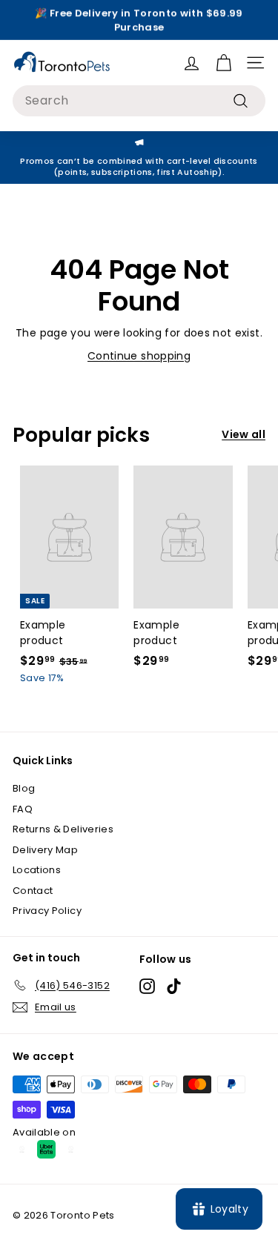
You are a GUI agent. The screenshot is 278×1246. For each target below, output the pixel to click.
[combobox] (139, 100)
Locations (37, 870)
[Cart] (223, 62)
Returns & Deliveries (63, 829)
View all (243, 434)
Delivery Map (45, 850)
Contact (33, 891)
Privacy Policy (47, 911)
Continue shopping (139, 355)
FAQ (23, 809)
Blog (24, 788)
